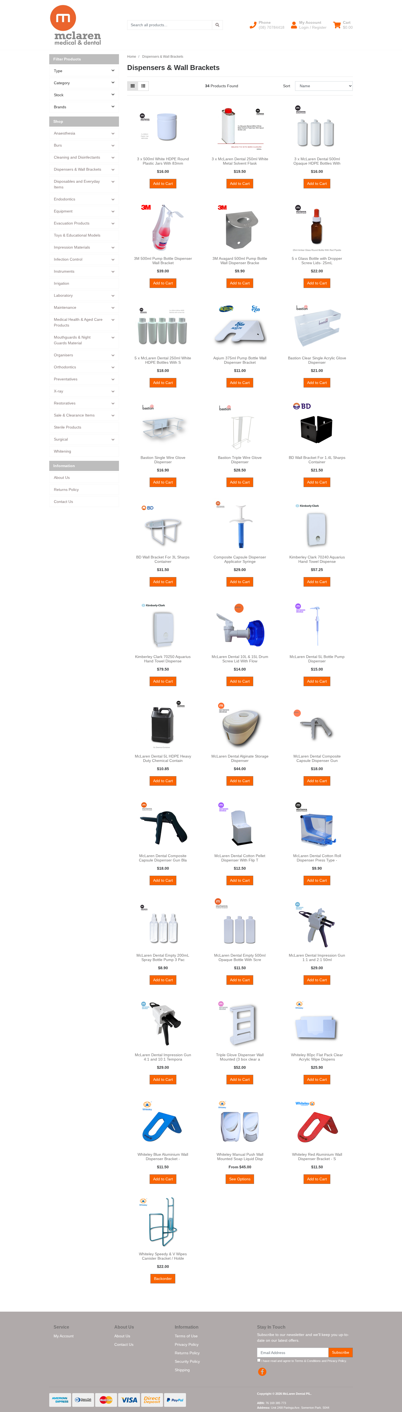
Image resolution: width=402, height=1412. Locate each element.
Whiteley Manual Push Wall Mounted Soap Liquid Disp (240, 1156)
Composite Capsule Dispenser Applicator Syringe (240, 559)
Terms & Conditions (308, 1360)
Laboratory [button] (63, 295)
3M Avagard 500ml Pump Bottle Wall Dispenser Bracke (239, 260)
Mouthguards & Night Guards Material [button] (72, 340)
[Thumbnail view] (132, 86)
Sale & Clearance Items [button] (74, 415)
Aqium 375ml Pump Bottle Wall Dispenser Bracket (239, 360)
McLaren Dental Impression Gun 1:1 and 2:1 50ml (317, 957)
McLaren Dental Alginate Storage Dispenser (240, 758)
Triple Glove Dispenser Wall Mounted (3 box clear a (240, 1057)
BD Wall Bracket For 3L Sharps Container (163, 559)
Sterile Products (67, 427)
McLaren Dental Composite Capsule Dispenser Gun (317, 758)
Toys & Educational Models (77, 235)
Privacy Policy (187, 1344)
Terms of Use (186, 1336)
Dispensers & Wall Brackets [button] (77, 169)
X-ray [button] (58, 391)
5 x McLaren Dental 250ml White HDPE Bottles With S (163, 360)
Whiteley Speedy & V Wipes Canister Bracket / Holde (163, 1256)
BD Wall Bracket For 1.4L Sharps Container (317, 459)
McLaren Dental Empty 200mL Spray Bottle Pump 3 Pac (162, 957)
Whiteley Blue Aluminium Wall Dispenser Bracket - (163, 1156)
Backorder (163, 1278)
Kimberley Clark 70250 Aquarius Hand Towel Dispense (163, 658)
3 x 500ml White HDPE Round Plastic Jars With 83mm (163, 161)
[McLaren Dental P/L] (75, 24)
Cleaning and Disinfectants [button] (77, 157)
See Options (239, 1179)
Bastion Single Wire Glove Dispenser (163, 459)
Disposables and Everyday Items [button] (77, 184)
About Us (62, 477)
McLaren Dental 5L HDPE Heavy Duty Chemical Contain (163, 758)
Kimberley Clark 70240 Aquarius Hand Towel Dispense (317, 559)
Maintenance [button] (65, 307)
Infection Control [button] (68, 259)
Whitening (62, 451)
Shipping (182, 1370)
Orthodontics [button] (65, 367)
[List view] (143, 86)
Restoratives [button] (64, 403)
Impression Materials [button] (72, 247)
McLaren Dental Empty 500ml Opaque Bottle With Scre (240, 957)
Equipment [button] (63, 211)
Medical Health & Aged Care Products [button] (78, 322)
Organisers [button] (63, 355)
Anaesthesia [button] (64, 133)
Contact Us (63, 501)
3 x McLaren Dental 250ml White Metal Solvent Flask (240, 161)
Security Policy (187, 1361)
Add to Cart (163, 183)
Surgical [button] (61, 439)
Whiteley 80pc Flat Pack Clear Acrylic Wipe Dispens (317, 1057)
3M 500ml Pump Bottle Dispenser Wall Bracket (163, 260)
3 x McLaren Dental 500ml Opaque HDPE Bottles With (316, 161)
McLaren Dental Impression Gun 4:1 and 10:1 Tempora (163, 1057)
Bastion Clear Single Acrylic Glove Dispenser (317, 360)
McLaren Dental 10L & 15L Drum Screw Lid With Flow (240, 658)
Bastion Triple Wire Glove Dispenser (240, 459)
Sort (286, 86)
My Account (64, 1336)
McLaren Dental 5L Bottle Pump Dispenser (317, 658)
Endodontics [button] (64, 199)
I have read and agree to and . (304, 1360)
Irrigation (61, 283)
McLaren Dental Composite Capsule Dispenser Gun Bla (163, 858)
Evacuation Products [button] (71, 223)
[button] (267, 25)
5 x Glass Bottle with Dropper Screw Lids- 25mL (317, 260)
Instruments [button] (64, 271)
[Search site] (217, 25)
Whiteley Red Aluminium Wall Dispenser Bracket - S (317, 1156)
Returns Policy (66, 489)
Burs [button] (58, 145)
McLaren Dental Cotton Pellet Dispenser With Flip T (239, 858)
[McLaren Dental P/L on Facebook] (262, 1372)
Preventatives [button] (65, 379)
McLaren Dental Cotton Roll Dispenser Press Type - (317, 858)
